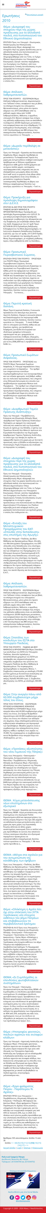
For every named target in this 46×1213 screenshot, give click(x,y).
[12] (28, 1143)
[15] (39, 1143)
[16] (19, 1145)
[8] (16, 1143)
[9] (19, 1143)
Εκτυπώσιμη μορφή (35, 15)
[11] (25, 1143)
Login (19, 1148)
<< (12, 1143)
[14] (36, 1143)
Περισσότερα (34, 86)
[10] (21, 1143)
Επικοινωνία (37, 1148)
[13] (32, 1143)
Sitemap (27, 1148)
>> (27, 1145)
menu (3, 4)
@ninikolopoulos (23, 1201)
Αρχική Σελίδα (9, 1148)
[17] (22, 1145)
